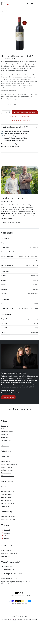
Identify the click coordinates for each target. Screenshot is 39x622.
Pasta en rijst (5, 461)
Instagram (7, 533)
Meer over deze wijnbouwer (12, 222)
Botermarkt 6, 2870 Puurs (9, 578)
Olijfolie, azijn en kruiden (9, 464)
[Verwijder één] (3, 112)
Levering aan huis (6, 550)
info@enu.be (5, 146)
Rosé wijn (4, 435)
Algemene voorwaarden (9, 553)
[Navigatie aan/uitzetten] (36, 4)
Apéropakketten (6, 495)
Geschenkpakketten (7, 492)
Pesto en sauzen (6, 467)
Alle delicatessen (7, 481)
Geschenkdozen (6, 497)
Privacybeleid (5, 556)
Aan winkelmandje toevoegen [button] (25, 112)
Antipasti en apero (7, 470)
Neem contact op (8, 397)
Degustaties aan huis (8, 519)
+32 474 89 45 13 (17, 146)
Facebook (7, 530)
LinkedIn (6, 536)
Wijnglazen (5, 506)
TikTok (6, 539)
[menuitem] (23, 616)
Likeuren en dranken (7, 476)
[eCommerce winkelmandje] (27, 4)
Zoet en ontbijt (6, 473)
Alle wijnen (5, 446)
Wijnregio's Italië (6, 451)
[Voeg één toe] (9, 112)
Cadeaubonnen (6, 500)
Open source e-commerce (29, 619)
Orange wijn (5, 438)
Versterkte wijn (6, 440)
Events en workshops (8, 516)
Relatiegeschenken (7, 503)
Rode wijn (7, 11)
